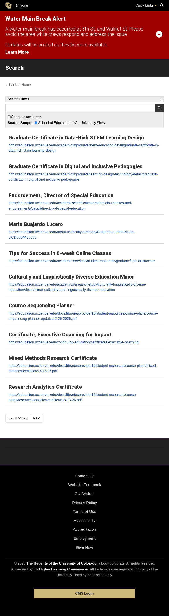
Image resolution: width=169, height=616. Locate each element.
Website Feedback (84, 485)
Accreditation (84, 529)
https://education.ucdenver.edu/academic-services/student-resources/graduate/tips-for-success (82, 261)
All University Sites (90, 123)
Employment (84, 538)
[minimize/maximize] (159, 34)
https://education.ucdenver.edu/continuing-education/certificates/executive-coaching (74, 342)
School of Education (54, 123)
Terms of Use (84, 511)
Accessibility (84, 520)
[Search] (159, 108)
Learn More (17, 52)
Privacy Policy (84, 503)
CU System (85, 494)
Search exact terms (26, 117)
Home (26, 85)
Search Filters (18, 99)
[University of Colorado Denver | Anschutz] (16, 5)
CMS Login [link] (84, 593)
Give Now (84, 547)
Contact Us (84, 476)
